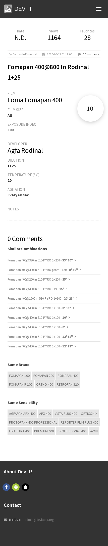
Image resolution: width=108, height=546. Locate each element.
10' (91, 108)
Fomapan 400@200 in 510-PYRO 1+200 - (38, 279)
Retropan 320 (68, 384)
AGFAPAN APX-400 (22, 413)
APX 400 (45, 413)
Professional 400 (72, 431)
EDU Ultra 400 (19, 431)
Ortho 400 (44, 384)
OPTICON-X (89, 413)
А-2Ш (94, 431)
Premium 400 (44, 431)
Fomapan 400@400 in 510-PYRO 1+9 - (36, 289)
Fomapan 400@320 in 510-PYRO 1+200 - (40, 260)
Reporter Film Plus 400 (79, 422)
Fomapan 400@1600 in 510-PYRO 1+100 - (41, 298)
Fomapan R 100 (20, 384)
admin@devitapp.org (39, 520)
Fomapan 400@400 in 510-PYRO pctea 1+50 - (43, 270)
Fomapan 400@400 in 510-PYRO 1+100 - (39, 308)
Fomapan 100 (19, 375)
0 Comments (91, 54)
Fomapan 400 (68, 375)
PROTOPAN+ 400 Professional (33, 422)
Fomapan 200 (43, 375)
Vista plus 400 (66, 413)
